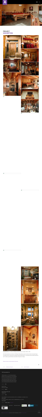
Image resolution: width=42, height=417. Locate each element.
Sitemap (11, 402)
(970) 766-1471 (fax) (5, 387)
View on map (4, 398)
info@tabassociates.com (6, 391)
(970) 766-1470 (4, 386)
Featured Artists (17, 405)
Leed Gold (11, 405)
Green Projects (5, 405)
